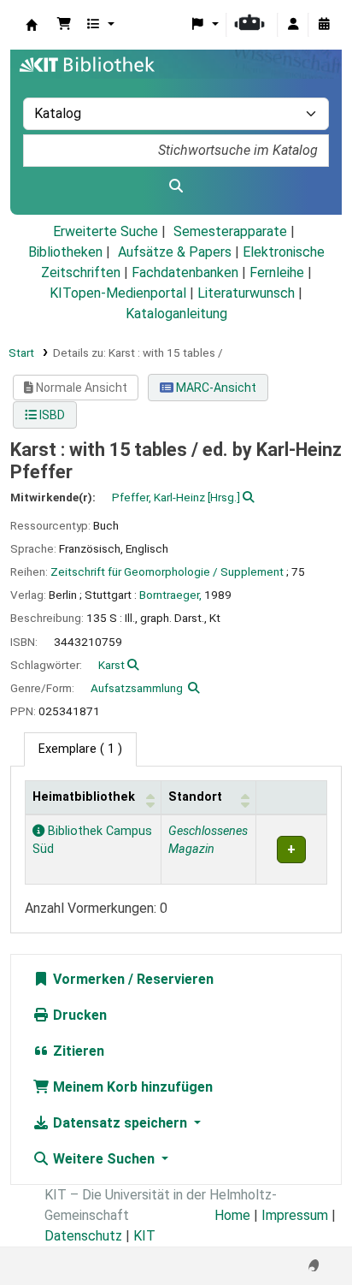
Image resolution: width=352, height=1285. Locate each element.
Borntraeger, (170, 594)
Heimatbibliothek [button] (83, 797)
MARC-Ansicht (214, 387)
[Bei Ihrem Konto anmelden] (293, 25)
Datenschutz (83, 1236)
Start (21, 352)
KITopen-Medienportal (118, 293)
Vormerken (87, 979)
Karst (111, 665)
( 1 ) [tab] (80, 749)
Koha (32, 25)
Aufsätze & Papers (175, 252)
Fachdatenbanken (185, 272)
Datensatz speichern (120, 1123)
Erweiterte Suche (105, 231)
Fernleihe (276, 272)
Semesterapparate (230, 231)
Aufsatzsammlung (137, 688)
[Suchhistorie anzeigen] (323, 25)
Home (232, 1215)
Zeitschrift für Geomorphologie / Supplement (167, 571)
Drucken (78, 1015)
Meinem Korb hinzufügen (131, 1087)
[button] (64, 25)
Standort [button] (195, 797)
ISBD (51, 415)
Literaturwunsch (246, 293)
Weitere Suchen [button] (104, 1159)
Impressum (294, 1215)
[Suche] (176, 186)
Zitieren (77, 1051)
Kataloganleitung (176, 313)
